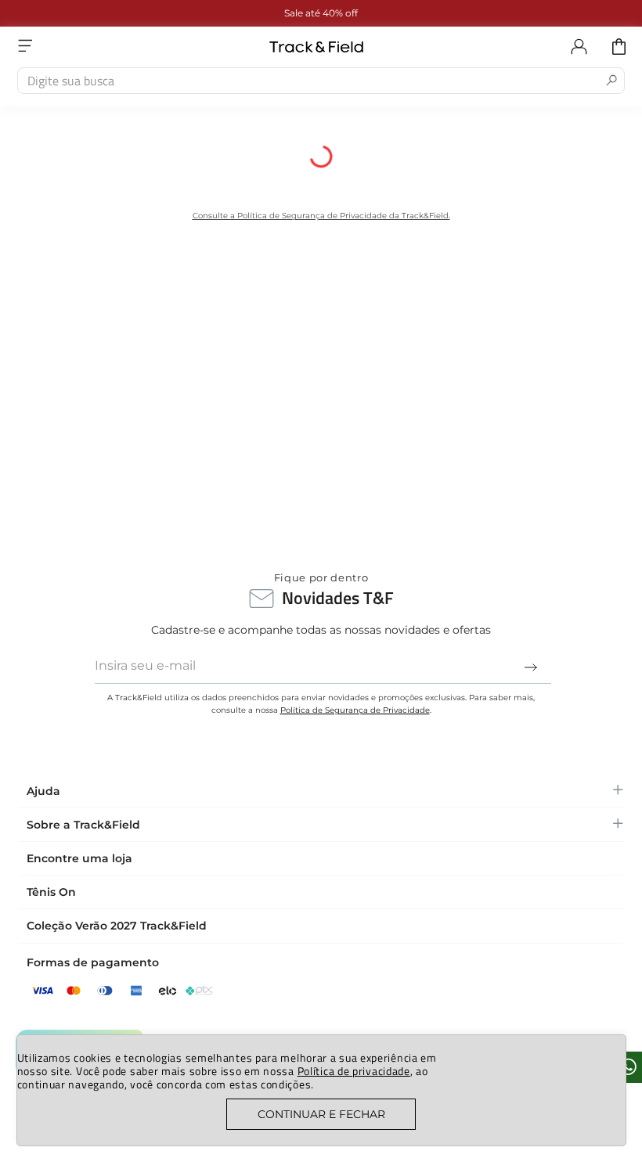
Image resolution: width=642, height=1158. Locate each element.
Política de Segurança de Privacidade (355, 710)
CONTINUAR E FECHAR (321, 1114)
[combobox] (321, 80)
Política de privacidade (354, 1071)
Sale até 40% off (191, 13)
